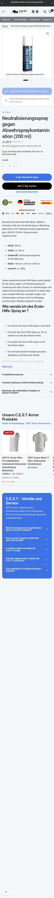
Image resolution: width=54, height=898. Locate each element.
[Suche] (44, 11)
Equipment (47, 19)
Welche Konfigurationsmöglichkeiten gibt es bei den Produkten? (23, 529)
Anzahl (5, 160)
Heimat (5, 26)
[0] (49, 11)
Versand (14, 146)
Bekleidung (34, 19)
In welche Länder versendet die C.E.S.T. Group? (20, 549)
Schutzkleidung (20, 19)
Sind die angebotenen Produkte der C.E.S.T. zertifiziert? (22, 559)
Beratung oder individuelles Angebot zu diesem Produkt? (21, 391)
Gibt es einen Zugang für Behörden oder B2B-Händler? (22, 539)
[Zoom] (47, 33)
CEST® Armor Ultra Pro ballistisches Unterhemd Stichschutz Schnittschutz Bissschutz (14, 464)
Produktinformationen (12, 374)
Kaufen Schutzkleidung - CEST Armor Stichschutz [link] (26, 423)
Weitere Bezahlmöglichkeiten (27, 192)
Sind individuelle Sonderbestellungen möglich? (23, 569)
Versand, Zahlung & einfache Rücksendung (22, 382)
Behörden (6, 19)
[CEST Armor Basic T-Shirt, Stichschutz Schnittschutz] (40, 442)
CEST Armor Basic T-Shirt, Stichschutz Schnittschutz (38, 460)
